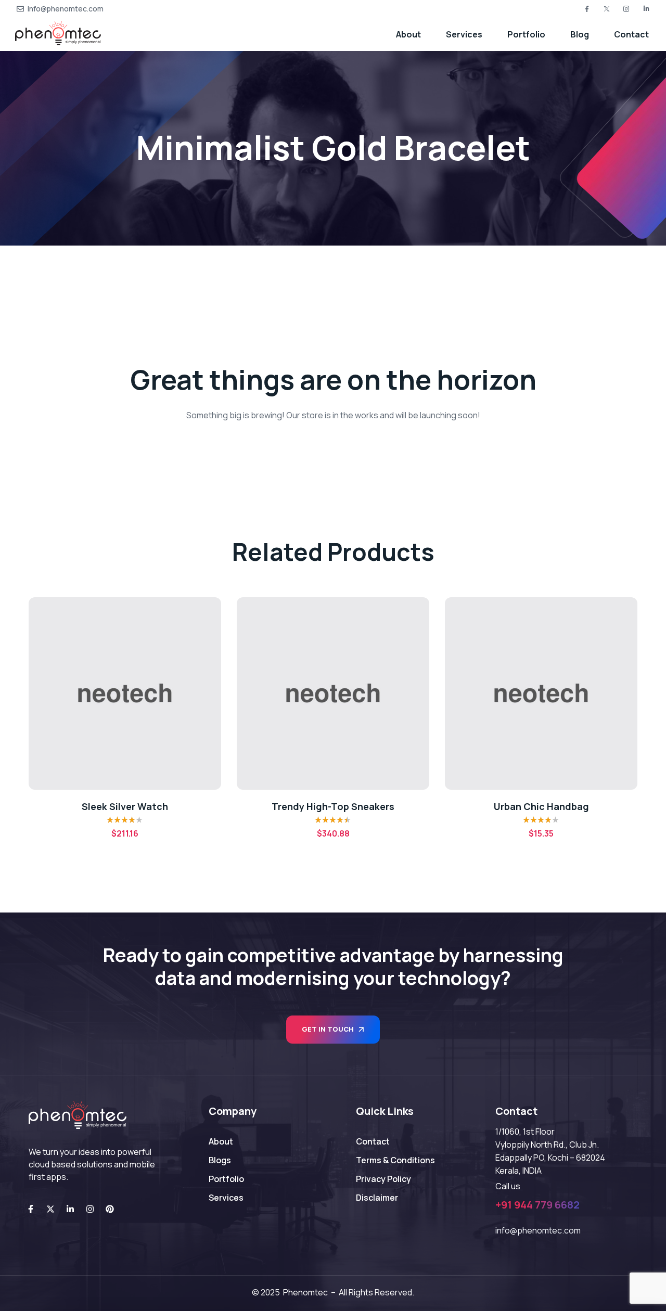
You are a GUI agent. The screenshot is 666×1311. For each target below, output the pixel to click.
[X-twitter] (50, 1209)
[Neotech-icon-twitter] (606, 9)
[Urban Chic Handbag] (333, 693)
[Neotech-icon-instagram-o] (626, 9)
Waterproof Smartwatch (541, 806)
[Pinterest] (110, 1209)
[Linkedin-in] (70, 1209)
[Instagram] (90, 1209)
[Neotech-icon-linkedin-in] (646, 9)
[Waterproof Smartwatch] (541, 693)
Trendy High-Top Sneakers (124, 806)
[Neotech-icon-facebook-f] (587, 9)
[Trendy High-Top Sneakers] (125, 693)
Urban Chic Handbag (333, 806)
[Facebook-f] (31, 1209)
